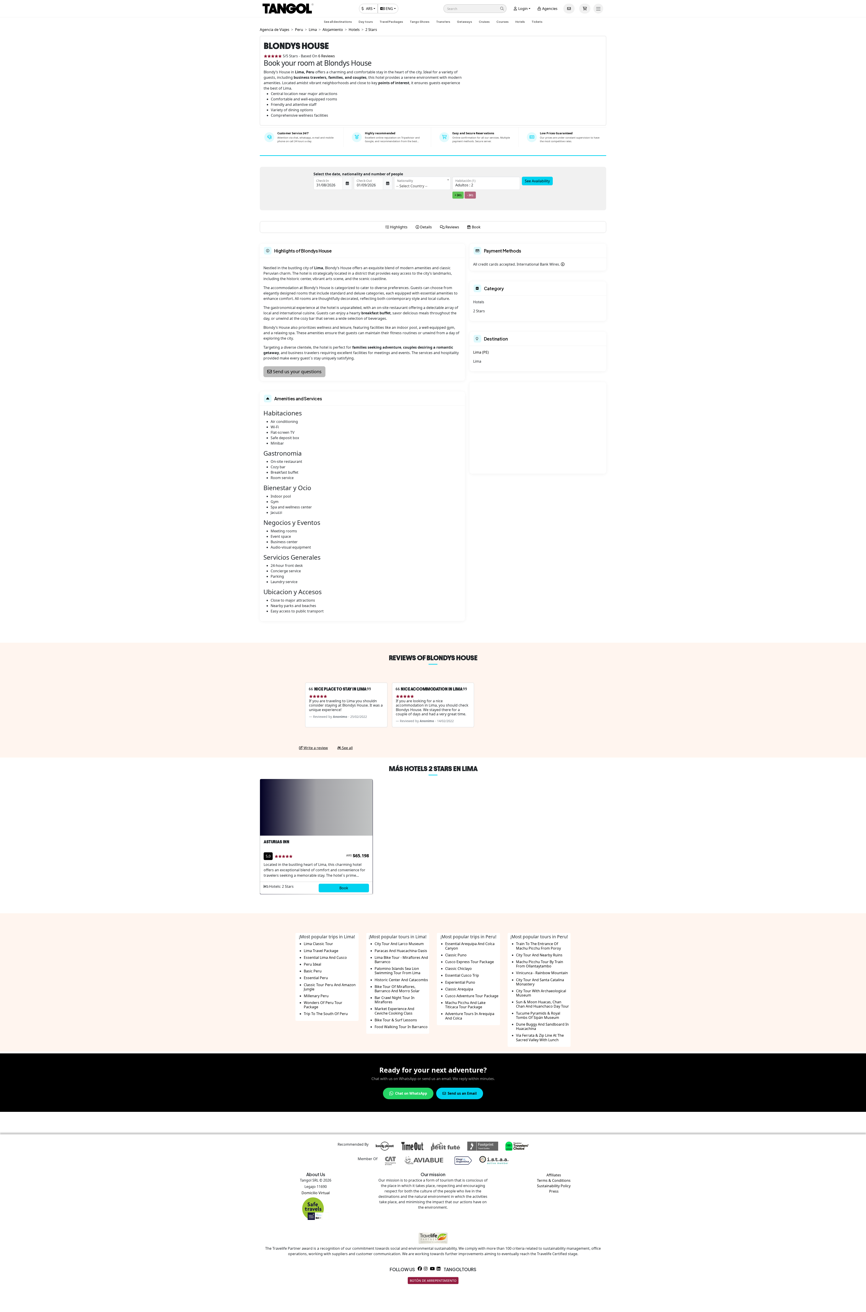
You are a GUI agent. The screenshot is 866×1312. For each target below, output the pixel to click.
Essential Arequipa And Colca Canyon (470, 945)
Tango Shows (419, 21)
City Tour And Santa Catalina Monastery (540, 982)
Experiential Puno (460, 982)
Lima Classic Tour (318, 943)
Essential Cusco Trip (462, 975)
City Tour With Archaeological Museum (541, 993)
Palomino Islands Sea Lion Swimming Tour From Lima (397, 970)
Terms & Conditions (554, 1180)
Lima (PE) (481, 352)
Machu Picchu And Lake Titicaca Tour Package (465, 1004)
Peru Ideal (312, 964)
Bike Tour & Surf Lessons (396, 1020)
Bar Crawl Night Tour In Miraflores (395, 999)
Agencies (549, 8)
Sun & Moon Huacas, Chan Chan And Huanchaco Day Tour (542, 1004)
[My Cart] (584, 9)
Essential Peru (316, 977)
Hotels (520, 21)
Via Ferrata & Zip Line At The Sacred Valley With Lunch (540, 1037)
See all (347, 747)
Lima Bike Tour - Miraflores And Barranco (401, 959)
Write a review (315, 747)
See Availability (537, 180)
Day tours (366, 21)
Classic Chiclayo (458, 968)
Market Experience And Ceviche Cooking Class (394, 1010)
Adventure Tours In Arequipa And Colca (469, 1015)
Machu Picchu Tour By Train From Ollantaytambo (539, 964)
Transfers (443, 21)
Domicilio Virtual (316, 1192)
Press (554, 1191)
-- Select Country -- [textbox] (411, 185)
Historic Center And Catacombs (401, 979)
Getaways (464, 21)
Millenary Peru (316, 995)
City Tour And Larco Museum (399, 943)
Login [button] (522, 8)
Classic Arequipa (459, 989)
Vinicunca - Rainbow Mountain (542, 972)
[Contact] (569, 9)
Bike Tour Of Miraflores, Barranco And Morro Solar (397, 988)
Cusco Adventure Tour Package (471, 995)
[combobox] (422, 183)
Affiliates (553, 1175)
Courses (502, 21)
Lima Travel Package (321, 950)
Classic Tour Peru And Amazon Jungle (330, 987)
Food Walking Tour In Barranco (401, 1026)
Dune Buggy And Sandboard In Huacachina (542, 1026)
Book (343, 887)
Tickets (537, 21)
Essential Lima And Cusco (325, 957)
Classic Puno (456, 955)
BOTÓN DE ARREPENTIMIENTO (433, 1280)
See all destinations (338, 21)
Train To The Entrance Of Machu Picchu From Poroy (538, 945)
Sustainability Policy (554, 1185)
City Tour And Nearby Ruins (539, 955)
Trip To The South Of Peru (326, 1013)
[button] (475, 8)
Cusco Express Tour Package (469, 961)
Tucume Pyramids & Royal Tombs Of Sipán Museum (538, 1015)
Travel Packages (391, 21)
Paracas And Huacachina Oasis (401, 950)
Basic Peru (313, 971)
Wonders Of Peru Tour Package (323, 1004)
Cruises (484, 21)
